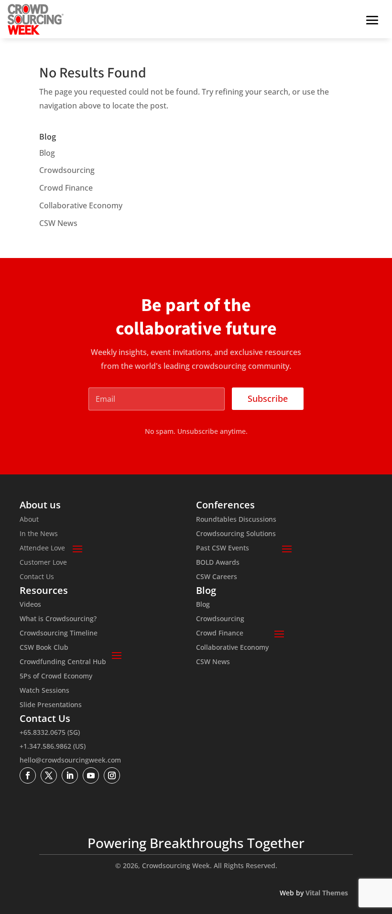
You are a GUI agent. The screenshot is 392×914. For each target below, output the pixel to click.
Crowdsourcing (67, 170)
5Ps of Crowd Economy (56, 676)
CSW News (58, 223)
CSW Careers (216, 577)
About (29, 520)
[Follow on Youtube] (91, 775)
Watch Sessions (44, 691)
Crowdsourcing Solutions (236, 534)
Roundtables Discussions (236, 520)
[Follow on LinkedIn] (70, 775)
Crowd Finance (66, 188)
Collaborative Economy (80, 205)
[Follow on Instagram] (112, 775)
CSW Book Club (44, 648)
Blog (47, 153)
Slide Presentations (51, 705)
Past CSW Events (222, 548)
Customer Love (43, 563)
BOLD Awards (218, 563)
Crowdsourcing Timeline (59, 633)
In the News (39, 534)
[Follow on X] (49, 775)
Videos (30, 605)
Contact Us (37, 577)
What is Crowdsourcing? (58, 619)
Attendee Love (42, 548)
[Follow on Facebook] (28, 775)
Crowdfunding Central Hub (63, 662)
